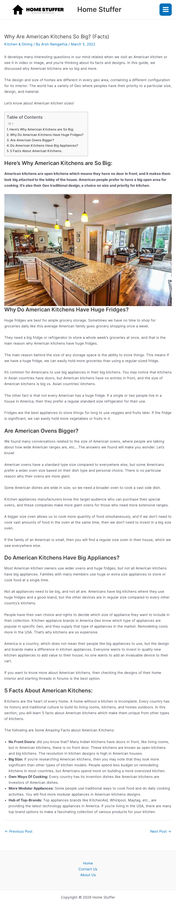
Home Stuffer (99, 9)
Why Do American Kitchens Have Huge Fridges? (46, 135)
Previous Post (18, 831)
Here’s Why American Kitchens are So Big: (41, 129)
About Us (88, 875)
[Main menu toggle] (165, 9)
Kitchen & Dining (18, 44)
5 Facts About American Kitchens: (36, 151)
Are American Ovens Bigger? (32, 140)
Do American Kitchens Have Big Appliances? (44, 146)
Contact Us (88, 869)
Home (88, 863)
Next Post (160, 831)
